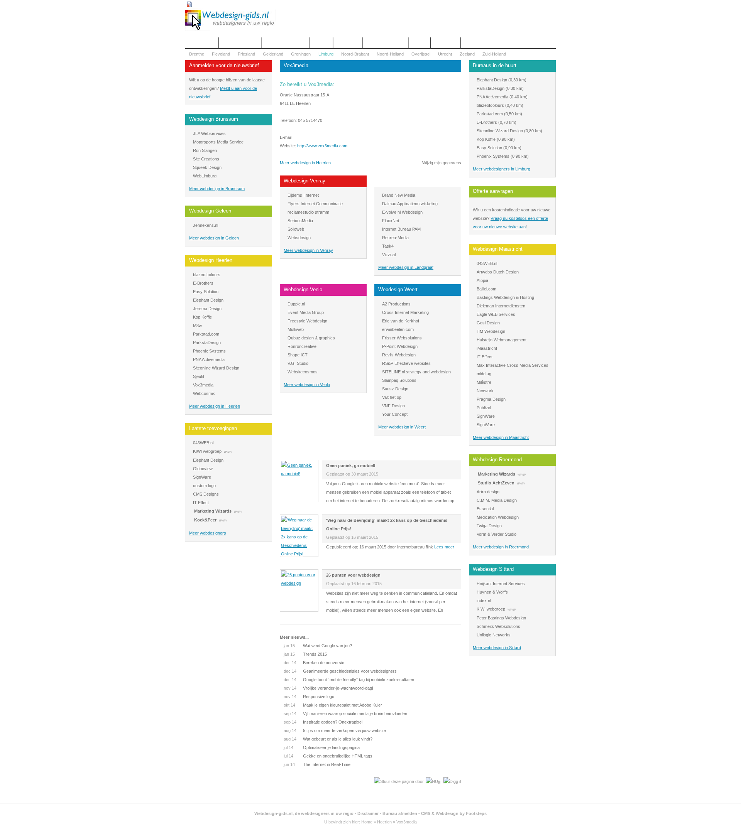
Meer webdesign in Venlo (307, 384)
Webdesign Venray (304, 181)
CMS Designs (206, 494)
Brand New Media (398, 195)
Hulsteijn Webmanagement (501, 339)
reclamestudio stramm (308, 212)
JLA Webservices (209, 133)
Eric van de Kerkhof (400, 321)
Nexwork (485, 390)
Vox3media (203, 385)
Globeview (203, 468)
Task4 (388, 246)
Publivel (484, 407)
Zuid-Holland (494, 54)
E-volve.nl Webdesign (402, 212)
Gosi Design (488, 323)
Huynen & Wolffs (492, 592)
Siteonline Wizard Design (216, 368)
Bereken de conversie (314, 662)
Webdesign (347, 42)
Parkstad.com (206, 334)
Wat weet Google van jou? (318, 645)
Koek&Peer (205, 520)
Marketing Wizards (213, 511)
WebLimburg (205, 176)
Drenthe (196, 54)
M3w (197, 325)
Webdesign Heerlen (210, 260)
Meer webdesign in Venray (308, 250)
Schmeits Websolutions (498, 626)
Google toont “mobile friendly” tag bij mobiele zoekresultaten (349, 679)
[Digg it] (452, 781)
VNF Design (393, 405)
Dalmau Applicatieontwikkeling (410, 203)
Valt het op (391, 397)
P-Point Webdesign (400, 346)
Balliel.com (486, 289)
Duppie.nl (296, 304)
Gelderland (273, 54)
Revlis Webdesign (399, 355)
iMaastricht (487, 348)
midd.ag (484, 373)
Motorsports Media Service (218, 142)
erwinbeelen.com (398, 329)
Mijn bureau (446, 42)
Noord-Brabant (355, 54)
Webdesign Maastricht (498, 249)
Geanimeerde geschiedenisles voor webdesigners (340, 671)
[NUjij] (433, 781)
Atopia (482, 280)
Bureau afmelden (399, 813)
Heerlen (384, 822)
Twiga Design (489, 525)
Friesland (246, 54)
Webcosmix (204, 393)
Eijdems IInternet (303, 195)
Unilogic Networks (494, 635)
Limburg (325, 54)
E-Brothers (203, 283)
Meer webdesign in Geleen (214, 238)
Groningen (301, 54)
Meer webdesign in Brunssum (217, 188)
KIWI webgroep (207, 451)
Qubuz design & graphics (311, 338)
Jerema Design (207, 308)
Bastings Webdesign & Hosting (505, 297)
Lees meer (444, 547)
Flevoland (221, 54)
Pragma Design (491, 399)
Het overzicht (201, 42)
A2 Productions (396, 304)
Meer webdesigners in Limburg (501, 169)
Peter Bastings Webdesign (501, 618)
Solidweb (296, 229)
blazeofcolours (206, 274)
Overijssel (420, 54)
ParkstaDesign (207, 342)
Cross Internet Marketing (405, 312)
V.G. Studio (298, 363)
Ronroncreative (302, 346)
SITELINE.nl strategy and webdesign (416, 371)
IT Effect (201, 502)
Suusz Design (395, 388)
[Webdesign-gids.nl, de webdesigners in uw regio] (230, 29)
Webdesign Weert (398, 289)
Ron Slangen (205, 150)
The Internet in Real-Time (317, 764)
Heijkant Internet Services (501, 583)
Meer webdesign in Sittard (497, 647)
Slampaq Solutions (399, 380)
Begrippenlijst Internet (286, 42)
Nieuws (419, 42)
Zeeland (467, 54)
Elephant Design (208, 300)
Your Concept (395, 414)
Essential (485, 508)
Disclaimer (368, 813)
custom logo (204, 485)
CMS (425, 813)
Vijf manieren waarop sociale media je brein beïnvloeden (345, 713)
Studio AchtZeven (496, 483)
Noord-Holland (390, 54)
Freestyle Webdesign (307, 321)
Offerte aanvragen (240, 42)
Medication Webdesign (498, 517)
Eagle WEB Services (496, 314)
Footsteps (476, 813)
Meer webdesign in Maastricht (501, 437)
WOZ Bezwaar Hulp (385, 42)
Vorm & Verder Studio (496, 534)
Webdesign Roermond (497, 459)
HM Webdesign (491, 331)
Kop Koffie (202, 317)
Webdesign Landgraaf (402, 181)
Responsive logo (309, 696)
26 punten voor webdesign (353, 575)
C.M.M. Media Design (497, 500)
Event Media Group (306, 312)
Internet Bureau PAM (401, 229)
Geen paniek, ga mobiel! (351, 465)
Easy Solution (205, 291)
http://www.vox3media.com (322, 145)
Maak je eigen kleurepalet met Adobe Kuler (333, 705)
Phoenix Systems (209, 351)
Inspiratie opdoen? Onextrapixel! (324, 722)
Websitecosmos (303, 371)
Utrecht (445, 54)
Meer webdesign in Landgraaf (405, 267)
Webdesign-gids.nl (273, 813)
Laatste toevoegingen (213, 428)
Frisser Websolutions (402, 338)
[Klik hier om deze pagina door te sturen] (399, 781)
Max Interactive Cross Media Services (512, 365)
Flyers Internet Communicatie (315, 203)
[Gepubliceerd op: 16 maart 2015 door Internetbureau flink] (299, 554)
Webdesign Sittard (493, 569)
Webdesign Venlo (303, 289)
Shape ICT (298, 355)
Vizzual (389, 254)
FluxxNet (390, 220)
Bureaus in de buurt (494, 65)
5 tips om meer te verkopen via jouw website (335, 730)
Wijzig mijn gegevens (441, 162)
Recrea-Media (395, 237)
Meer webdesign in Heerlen (214, 406)
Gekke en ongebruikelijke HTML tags (328, 756)
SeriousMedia (300, 220)
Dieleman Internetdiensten (501, 306)
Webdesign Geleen (210, 211)
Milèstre (484, 382)
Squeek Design (207, 167)
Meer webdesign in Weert (402, 427)
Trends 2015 (305, 654)
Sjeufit (198, 376)
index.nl (484, 600)
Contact (321, 42)
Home (366, 822)
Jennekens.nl (205, 225)
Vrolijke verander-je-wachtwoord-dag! (328, 688)
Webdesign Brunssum (213, 119)
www (228, 451)
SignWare (202, 477)
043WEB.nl (203, 442)
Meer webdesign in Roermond (501, 547)
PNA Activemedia (209, 359)
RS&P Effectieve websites (406, 363)
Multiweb (296, 329)
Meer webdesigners (207, 533)
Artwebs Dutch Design (498, 272)
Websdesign (299, 237)
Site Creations (206, 159)
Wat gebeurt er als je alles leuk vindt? (328, 739)
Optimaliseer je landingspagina (322, 747)
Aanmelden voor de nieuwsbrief (224, 65)
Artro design (488, 491)
